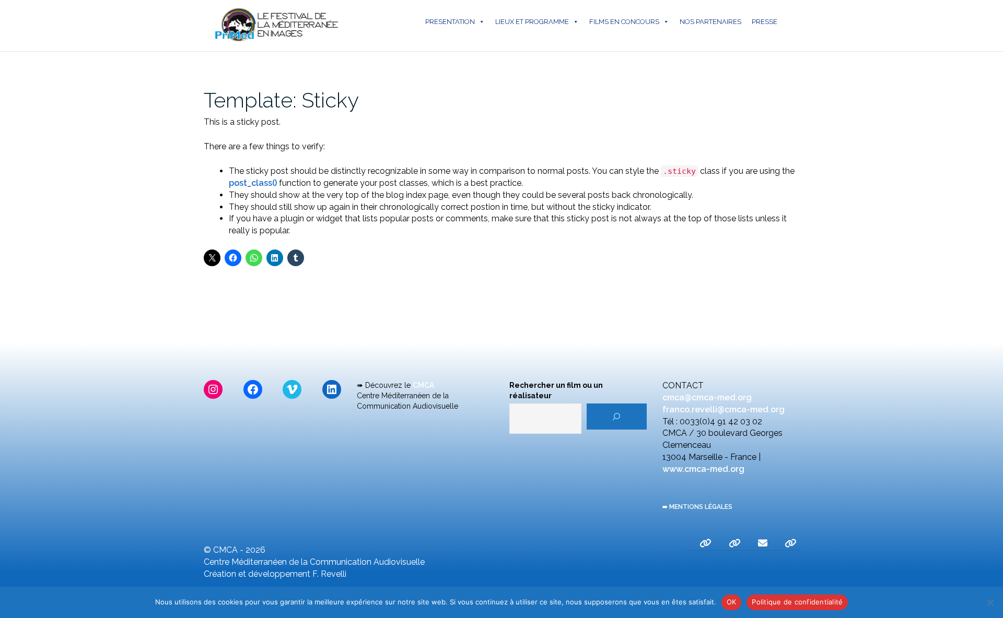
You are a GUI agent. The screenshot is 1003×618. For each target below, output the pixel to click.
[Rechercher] (617, 416)
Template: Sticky (281, 100)
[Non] (990, 602)
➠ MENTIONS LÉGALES (697, 506)
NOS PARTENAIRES (710, 22)
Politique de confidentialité (797, 602)
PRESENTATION (450, 22)
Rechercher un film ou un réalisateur (556, 390)
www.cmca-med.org (703, 469)
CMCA (423, 385)
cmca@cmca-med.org (707, 397)
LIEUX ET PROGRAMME (532, 22)
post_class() (253, 183)
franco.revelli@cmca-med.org (723, 409)
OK (732, 602)
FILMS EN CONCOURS (624, 22)
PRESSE (764, 22)
